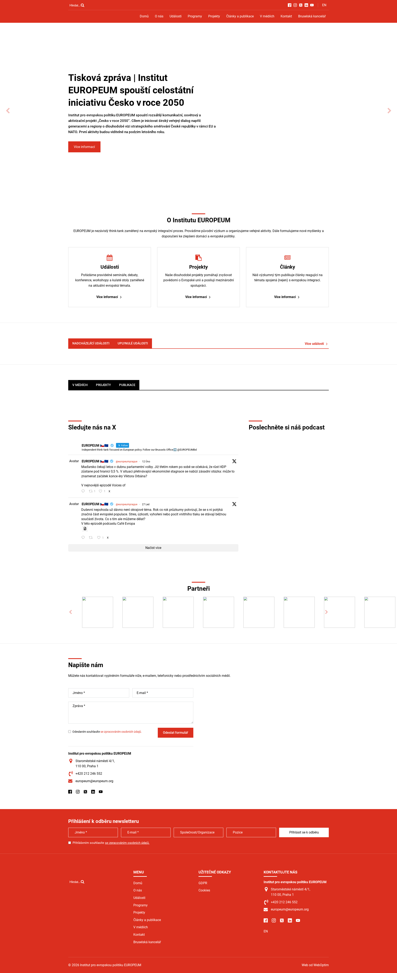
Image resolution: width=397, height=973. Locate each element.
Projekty (214, 16)
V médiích (267, 16)
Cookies (204, 890)
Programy (195, 16)
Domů (144, 16)
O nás (159, 16)
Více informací (84, 147)
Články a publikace (240, 16)
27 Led (145, 504)
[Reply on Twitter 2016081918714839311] (84, 538)
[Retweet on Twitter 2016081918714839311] (92, 538)
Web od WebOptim (315, 965)
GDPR (202, 883)
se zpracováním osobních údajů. (121, 731)
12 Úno (146, 461)
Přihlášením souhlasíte (111, 843)
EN (324, 5)
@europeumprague (126, 461)
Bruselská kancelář (312, 16)
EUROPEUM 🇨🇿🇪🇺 (95, 461)
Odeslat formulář (175, 733)
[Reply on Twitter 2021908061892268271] (84, 491)
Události (176, 16)
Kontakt (286, 16)
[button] (8, 111)
